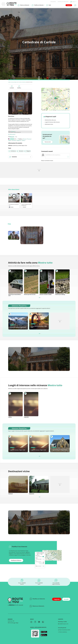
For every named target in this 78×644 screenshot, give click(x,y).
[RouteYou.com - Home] (11, 4)
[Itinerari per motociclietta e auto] (15, 281)
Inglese (9, 140)
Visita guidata (53, 1)
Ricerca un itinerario (38, 606)
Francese (29, 139)
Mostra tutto (45, 262)
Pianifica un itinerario (39, 599)
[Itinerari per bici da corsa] (31, 281)
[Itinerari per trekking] (62, 281)
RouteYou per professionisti (63, 1)
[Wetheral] (18, 484)
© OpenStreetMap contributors (65, 110)
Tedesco (23, 140)
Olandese (14, 140)
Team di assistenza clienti (64, 629)
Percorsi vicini (48, 142)
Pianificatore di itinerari (16, 560)
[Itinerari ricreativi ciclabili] (47, 281)
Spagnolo (19, 140)
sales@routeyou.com (63, 623)
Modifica (19, 88)
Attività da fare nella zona (50, 120)
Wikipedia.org (13, 131)
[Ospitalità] (31, 404)
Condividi (12, 88)
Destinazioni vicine (49, 124)
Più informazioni (11, 134)
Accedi (66, 599)
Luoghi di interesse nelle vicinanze (52, 122)
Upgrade (69, 5)
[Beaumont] (39, 484)
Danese (24, 139)
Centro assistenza (63, 632)
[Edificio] (15, 404)
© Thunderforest (58, 110)
